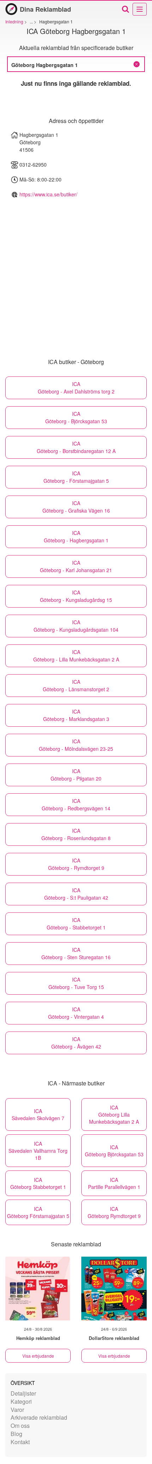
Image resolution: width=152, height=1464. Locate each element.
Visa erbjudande (38, 1356)
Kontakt (20, 1442)
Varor (17, 1410)
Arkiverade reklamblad (39, 1417)
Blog (16, 1434)
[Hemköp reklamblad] (38, 1288)
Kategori (21, 1401)
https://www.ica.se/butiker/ (48, 194)
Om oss (20, 1425)
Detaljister (23, 1393)
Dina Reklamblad (45, 9)
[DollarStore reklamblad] (114, 1288)
